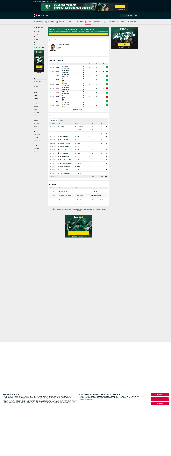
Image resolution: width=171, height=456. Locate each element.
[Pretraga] (122, 15)
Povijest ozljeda (77, 54)
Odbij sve (159, 399)
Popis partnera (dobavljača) (86, 399)
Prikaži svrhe (160, 403)
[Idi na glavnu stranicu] (46, 15)
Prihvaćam (159, 394)
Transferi (66, 54)
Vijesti (59, 54)
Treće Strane (72, 402)
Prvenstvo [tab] (54, 120)
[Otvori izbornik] (135, 15)
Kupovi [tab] (62, 120)
